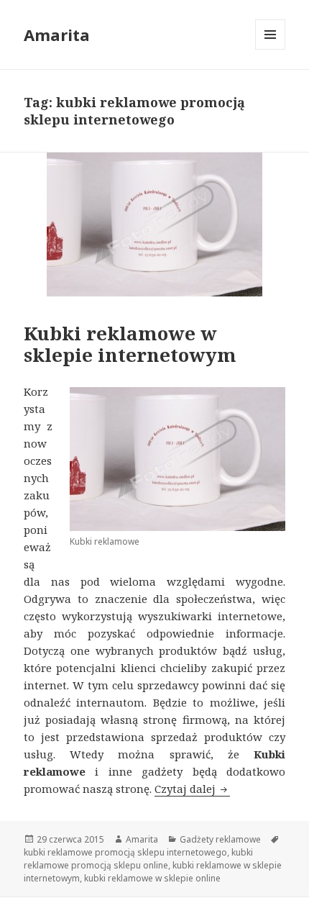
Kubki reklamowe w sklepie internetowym (130, 344)
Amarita (57, 34)
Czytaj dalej (192, 788)
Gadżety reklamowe (220, 839)
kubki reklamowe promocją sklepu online (138, 858)
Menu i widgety (270, 49)
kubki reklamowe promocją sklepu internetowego (125, 852)
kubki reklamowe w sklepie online (152, 878)
